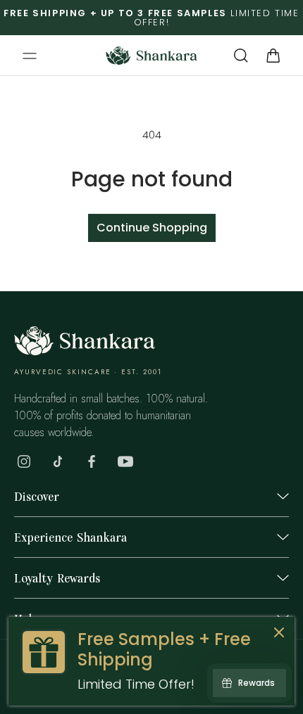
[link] (151, 661)
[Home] (84, 351)
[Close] (279, 634)
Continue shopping (152, 227)
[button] (29, 55)
